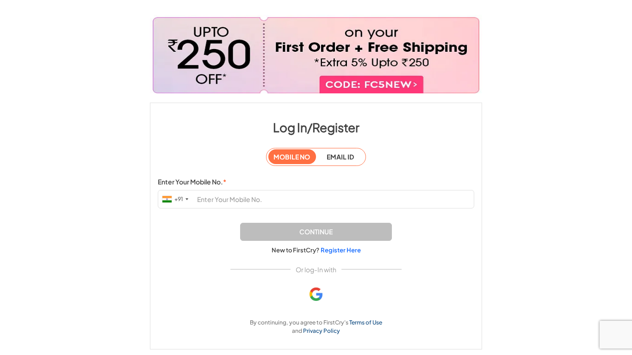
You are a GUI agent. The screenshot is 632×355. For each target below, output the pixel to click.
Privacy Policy (321, 330)
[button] (316, 232)
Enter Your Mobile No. (192, 182)
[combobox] (176, 199)
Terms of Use (365, 322)
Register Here (341, 250)
